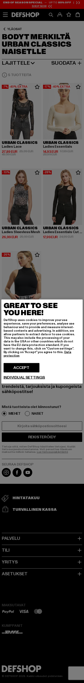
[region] (42, 342)
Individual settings (24, 377)
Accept (21, 367)
